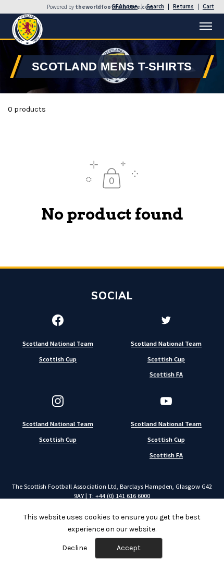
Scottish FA (166, 374)
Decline (74, 547)
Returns (183, 6)
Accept (129, 547)
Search (155, 6)
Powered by (100, 7)
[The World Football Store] (27, 29)
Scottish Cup (58, 359)
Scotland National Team (57, 343)
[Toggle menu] (205, 26)
